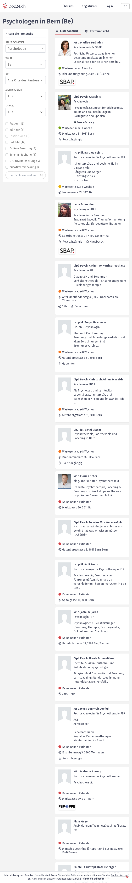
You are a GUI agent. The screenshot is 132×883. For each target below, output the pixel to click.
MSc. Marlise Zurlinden (88, 42)
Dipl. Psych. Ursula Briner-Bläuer (95, 658)
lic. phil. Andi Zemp (86, 564)
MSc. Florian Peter (85, 476)
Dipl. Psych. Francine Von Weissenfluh (98, 522)
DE (125, 6)
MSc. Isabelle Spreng (87, 771)
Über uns (68, 6)
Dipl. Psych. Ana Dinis (87, 96)
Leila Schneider (84, 204)
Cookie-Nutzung (120, 875)
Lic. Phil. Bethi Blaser (87, 429)
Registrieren (89, 6)
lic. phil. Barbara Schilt (88, 152)
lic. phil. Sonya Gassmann (90, 322)
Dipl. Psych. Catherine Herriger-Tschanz (99, 265)
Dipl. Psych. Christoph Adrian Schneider (99, 379)
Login (109, 6)
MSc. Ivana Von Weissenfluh (91, 708)
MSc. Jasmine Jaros (86, 612)
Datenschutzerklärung (68, 878)
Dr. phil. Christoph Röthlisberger (95, 867)
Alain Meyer (81, 821)
